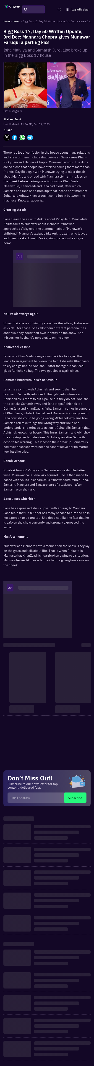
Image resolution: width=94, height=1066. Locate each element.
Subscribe (75, 797)
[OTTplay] (12, 9)
